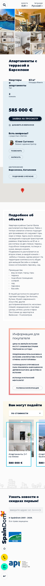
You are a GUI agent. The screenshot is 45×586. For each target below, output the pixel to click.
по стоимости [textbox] (19, 413)
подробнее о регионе (22, 176)
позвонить (16, 151)
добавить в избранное (23, 125)
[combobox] (26, 413)
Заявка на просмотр (25, 119)
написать (16, 157)
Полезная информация (27, 388)
